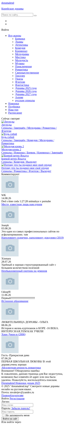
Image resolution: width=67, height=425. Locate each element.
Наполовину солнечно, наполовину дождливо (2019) (32, 237)
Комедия (20, 47)
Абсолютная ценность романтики (21, 367)
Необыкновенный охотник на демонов (24, 270)
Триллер (20, 75)
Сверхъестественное (27, 72)
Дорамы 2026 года (26, 91)
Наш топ (13, 109)
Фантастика (22, 85)
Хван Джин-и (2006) (13, 334)
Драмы (19, 41)
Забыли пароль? (20, 408)
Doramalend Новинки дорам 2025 (20, 383)
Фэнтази (20, 81)
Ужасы (19, 78)
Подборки (14, 106)
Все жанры (14, 35)
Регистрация (17, 398)
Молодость (21, 60)
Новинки (13, 103)
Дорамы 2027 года (26, 94)
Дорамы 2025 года (26, 88)
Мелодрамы (22, 54)
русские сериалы (25, 100)
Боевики (20, 38)
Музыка (19, 63)
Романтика (21, 69)
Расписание (15, 112)
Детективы (21, 44)
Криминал (21, 51)
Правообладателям (12, 395)
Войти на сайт (10, 418)
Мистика (20, 57)
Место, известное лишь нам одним (21, 204)
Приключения (23, 66)
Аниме (19, 97)
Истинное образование (14, 301)
